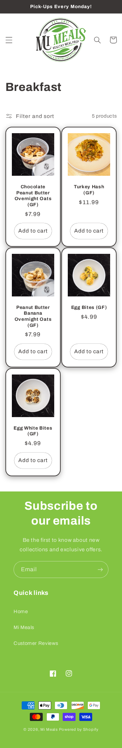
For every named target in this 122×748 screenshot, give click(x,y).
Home (21, 611)
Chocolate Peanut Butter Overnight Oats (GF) (33, 195)
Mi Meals (24, 627)
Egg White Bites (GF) (33, 431)
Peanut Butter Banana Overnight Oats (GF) (33, 316)
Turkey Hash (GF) (89, 189)
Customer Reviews (36, 643)
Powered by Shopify (79, 729)
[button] (9, 40)
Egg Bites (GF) (89, 307)
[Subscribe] (100, 569)
